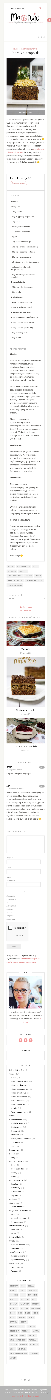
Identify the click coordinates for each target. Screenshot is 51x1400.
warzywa (23, 1344)
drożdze (14, 1299)
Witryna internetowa (11, 879)
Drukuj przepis (19, 183)
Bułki (13, 1165)
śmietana (22, 1349)
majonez (14, 1308)
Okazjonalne (14, 1203)
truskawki (33, 1340)
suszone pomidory (18, 1340)
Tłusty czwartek (17, 1206)
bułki (23, 1286)
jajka (34, 1299)
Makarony (15, 1134)
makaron (24, 1308)
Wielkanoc (15, 1248)
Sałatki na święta (26, 607)
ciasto (35, 566)
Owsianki (15, 1229)
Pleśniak (25, 649)
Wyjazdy (14, 1271)
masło (13, 1313)
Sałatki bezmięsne (18, 1218)
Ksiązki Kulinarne (18, 1256)
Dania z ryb (15, 1131)
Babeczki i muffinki (16, 1070)
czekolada (12, 571)
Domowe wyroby (16, 1180)
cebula (31, 1286)
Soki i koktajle (15, 1237)
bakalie (11, 566)
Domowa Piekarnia (16, 1161)
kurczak (35, 1304)
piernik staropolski (15, 580)
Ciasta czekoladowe (19, 1089)
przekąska (14, 1331)
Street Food (16, 1191)
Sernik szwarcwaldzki (25, 746)
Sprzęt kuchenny (18, 1259)
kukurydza (24, 1304)
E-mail (9, 867)
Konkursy (13, 1199)
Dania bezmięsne (18, 1123)
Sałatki (12, 1214)
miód (20, 1313)
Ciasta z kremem (18, 1100)
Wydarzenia (14, 1263)
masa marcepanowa (15, 576)
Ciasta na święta (25, 610)
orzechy (29, 576)
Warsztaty (15, 1267)
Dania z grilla (14, 1150)
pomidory (31, 1326)
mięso (27, 1313)
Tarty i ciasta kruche (19, 1112)
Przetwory (15, 1188)
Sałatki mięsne (17, 1222)
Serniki (14, 1108)
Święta (12, 1241)
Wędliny (14, 1195)
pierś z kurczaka (17, 1326)
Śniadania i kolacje (16, 1225)
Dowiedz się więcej (30, 1396)
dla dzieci (32, 1295)
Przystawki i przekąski (18, 1210)
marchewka (35, 1308)
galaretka (25, 1299)
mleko (35, 1313)
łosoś (13, 1349)
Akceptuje (16, 1396)
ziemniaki (34, 1344)
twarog (13, 1344)
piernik (38, 576)
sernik (23, 1335)
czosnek (14, 1295)
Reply (42, 767)
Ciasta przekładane (29, 49)
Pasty (13, 1233)
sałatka (36, 1331)
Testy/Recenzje (15, 1252)
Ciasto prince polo (25, 710)
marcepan (23, 571)
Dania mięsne (16, 1127)
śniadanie (34, 1353)
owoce (31, 1317)
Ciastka (12, 1115)
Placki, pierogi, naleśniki (21, 1138)
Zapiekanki (15, 1142)
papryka (13, 1322)
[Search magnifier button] (40, 8)
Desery (12, 1154)
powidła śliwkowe (15, 585)
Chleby (14, 1172)
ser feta (13, 1335)
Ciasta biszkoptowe (19, 1085)
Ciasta (15, 49)
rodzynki (26, 1331)
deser (23, 1295)
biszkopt (14, 1286)
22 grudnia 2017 (14, 595)
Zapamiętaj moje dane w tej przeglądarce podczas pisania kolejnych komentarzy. (11, 907)
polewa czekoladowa (35, 580)
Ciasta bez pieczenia (19, 1081)
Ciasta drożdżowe (18, 1093)
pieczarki (24, 1322)
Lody (13, 1157)
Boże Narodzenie (23, 566)
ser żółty (32, 1335)
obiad (12, 1317)
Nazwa (10, 858)
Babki (13, 1077)
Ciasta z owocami (18, 1104)
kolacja (13, 1304)
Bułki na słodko (17, 1169)
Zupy (13, 1146)
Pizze (13, 1176)
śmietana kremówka (18, 1353)
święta (13, 1358)
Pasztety (15, 1184)
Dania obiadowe (15, 1119)
